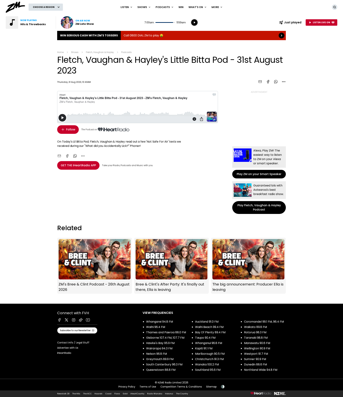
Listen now (77, 22)
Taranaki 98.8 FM (256, 338)
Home (60, 52)
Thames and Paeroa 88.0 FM (166, 332)
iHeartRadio (64, 353)
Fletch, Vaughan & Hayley (100, 52)
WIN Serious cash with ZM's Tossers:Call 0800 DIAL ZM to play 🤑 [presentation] (171, 35)
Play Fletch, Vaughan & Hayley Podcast (259, 197)
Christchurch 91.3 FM (209, 359)
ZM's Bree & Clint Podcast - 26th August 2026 (94, 266)
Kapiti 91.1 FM (203, 348)
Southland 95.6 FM (207, 370)
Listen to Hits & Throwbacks (28, 22)
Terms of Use (148, 386)
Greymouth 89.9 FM (159, 359)
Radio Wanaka (154, 393)
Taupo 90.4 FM (205, 338)
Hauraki (98, 393)
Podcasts (126, 52)
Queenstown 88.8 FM (160, 370)
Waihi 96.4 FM (155, 327)
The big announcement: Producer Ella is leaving (248, 266)
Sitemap (211, 386)
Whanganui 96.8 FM (208, 343)
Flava (117, 393)
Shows (74, 52)
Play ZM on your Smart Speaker (259, 162)
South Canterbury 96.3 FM (164, 364)
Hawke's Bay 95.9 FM (160, 343)
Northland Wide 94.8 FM (260, 370)
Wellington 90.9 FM (257, 348)
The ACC (87, 393)
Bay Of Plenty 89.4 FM (210, 332)
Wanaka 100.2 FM (207, 364)
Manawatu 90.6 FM (257, 343)
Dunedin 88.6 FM (255, 364)
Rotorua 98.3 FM (255, 332)
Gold (125, 393)
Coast (108, 393)
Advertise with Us (67, 348)
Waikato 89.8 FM (255, 327)
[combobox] (284, 82)
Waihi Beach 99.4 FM (209, 327)
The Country (182, 393)
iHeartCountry (137, 393)
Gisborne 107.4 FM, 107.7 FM (165, 338)
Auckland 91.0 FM (206, 322)
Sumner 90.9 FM (255, 359)
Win (180, 7)
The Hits (76, 393)
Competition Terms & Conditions (181, 386)
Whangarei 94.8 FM (159, 322)
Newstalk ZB (63, 393)
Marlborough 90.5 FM (210, 354)
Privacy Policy (126, 386)
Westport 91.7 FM (256, 354)
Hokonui (169, 393)
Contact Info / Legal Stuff (73, 342)
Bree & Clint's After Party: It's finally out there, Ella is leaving (171, 266)
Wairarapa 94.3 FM (159, 348)
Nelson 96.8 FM (156, 354)
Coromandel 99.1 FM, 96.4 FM (264, 322)
